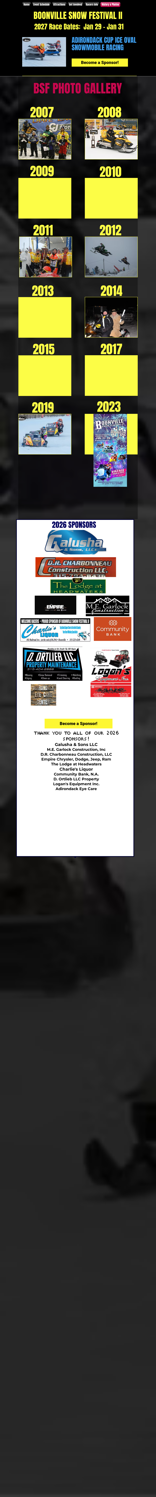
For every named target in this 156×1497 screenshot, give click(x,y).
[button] (44, 139)
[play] (67, 155)
